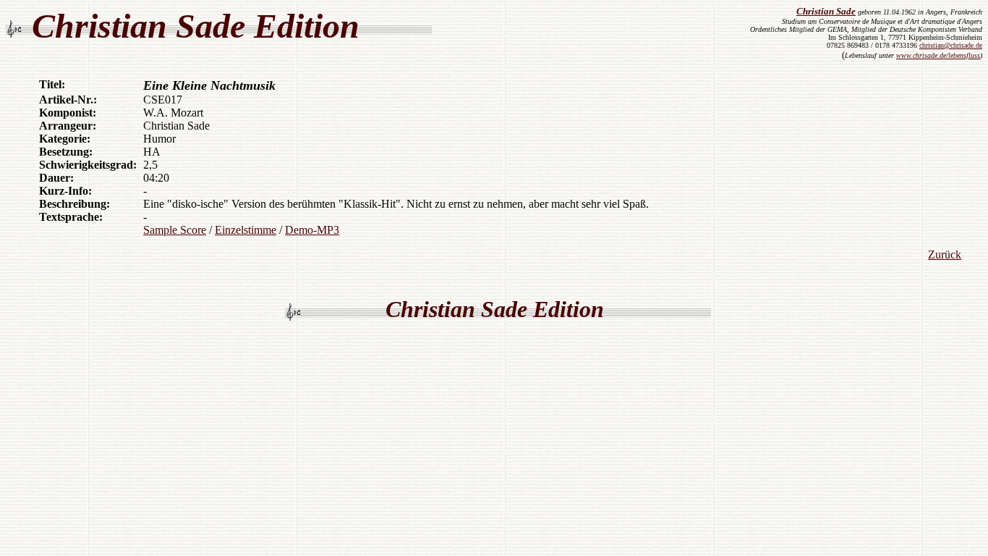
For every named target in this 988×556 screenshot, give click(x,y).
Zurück (944, 254)
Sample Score (174, 230)
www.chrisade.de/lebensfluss (938, 55)
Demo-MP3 (312, 230)
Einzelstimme (245, 230)
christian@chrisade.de (950, 45)
